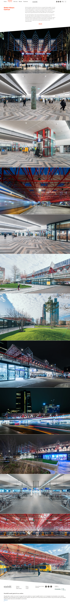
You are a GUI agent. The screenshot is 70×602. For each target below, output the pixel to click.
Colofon (27, 588)
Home (5, 1)
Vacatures (25, 1)
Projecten (10, 1)
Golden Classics (19, 588)
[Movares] (60, 589)
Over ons (15, 1)
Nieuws (20, 1)
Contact (27, 587)
